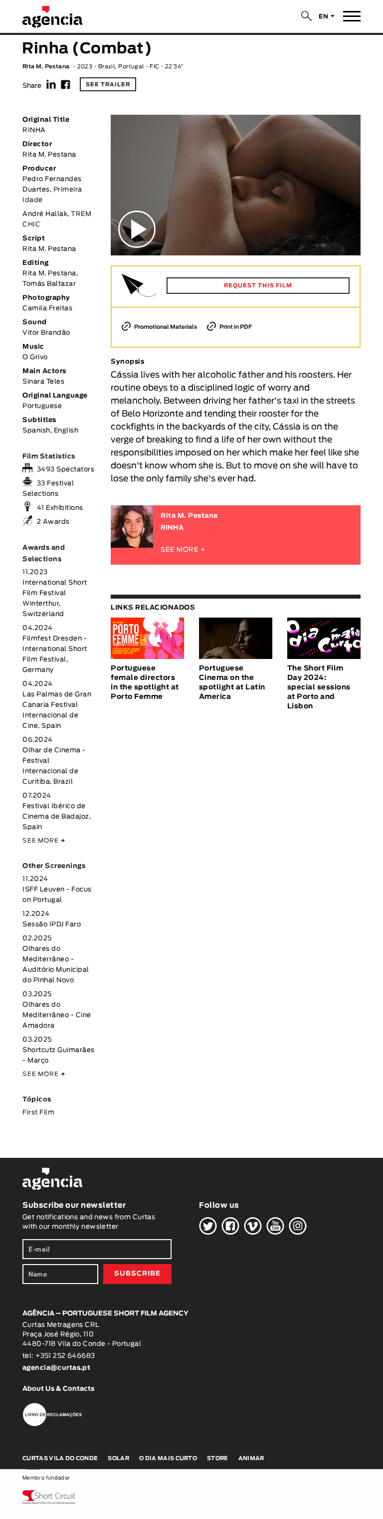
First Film (38, 1112)
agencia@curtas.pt (57, 1368)
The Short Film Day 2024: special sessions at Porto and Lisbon (319, 687)
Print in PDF (235, 327)
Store (217, 1458)
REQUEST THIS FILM (258, 285)
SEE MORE (43, 841)
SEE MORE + (183, 550)
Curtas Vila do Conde (60, 1458)
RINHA (172, 528)
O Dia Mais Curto (168, 1458)
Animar (251, 1458)
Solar (118, 1458)
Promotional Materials (165, 327)
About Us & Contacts (58, 1389)
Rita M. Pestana (46, 66)
